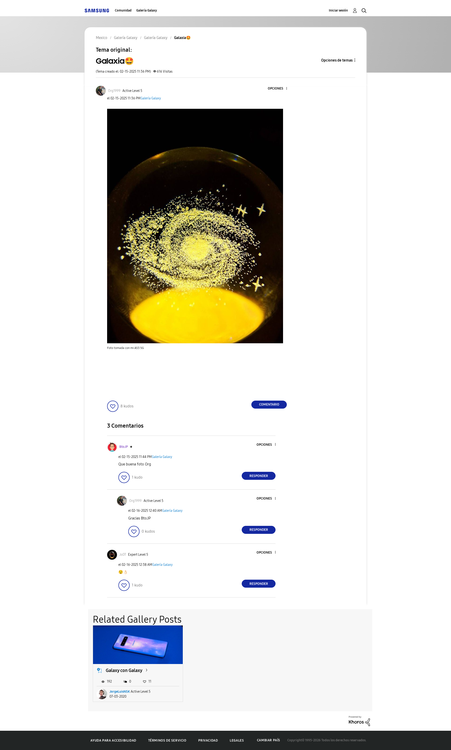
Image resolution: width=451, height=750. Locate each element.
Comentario (269, 404)
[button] (279, 88)
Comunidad (123, 10)
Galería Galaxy (146, 10)
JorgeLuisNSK (119, 692)
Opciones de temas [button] (337, 60)
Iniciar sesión (338, 10)
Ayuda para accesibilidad (113, 740)
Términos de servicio (167, 740)
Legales (237, 740)
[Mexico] (97, 10)
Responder (258, 476)
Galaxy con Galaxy (124, 670)
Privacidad (208, 740)
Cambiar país (268, 740)
